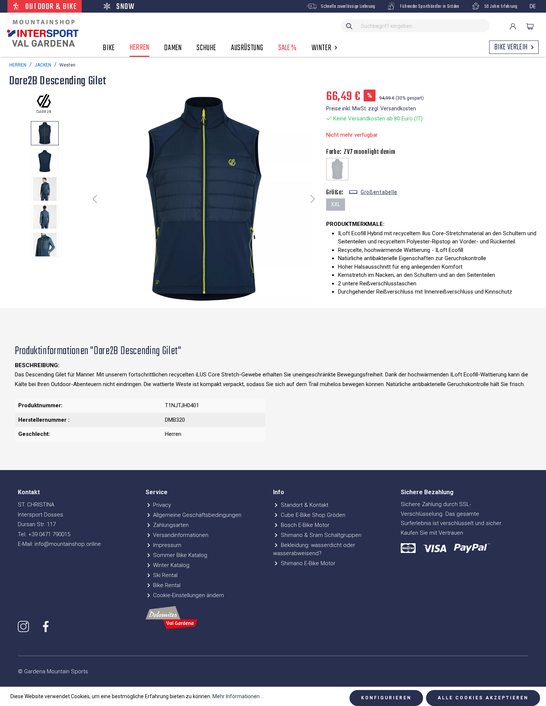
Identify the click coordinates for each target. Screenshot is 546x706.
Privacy (161, 505)
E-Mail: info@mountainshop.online (59, 544)
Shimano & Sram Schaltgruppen (320, 535)
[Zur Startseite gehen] (41, 33)
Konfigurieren (386, 697)
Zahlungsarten (170, 525)
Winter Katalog (170, 565)
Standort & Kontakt (303, 505)
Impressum (166, 545)
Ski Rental (165, 575)
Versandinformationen (180, 535)
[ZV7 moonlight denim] (337, 169)
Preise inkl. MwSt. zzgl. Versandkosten (371, 108)
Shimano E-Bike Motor (307, 563)
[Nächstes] (312, 199)
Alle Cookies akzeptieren (483, 697)
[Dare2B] (44, 103)
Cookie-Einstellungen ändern (188, 595)
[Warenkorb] (530, 26)
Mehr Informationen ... (238, 696)
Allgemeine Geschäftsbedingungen (196, 515)
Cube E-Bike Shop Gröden (312, 515)
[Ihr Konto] (512, 26)
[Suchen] (349, 25)
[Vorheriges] (94, 199)
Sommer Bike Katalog (179, 555)
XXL (335, 204)
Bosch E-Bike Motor (304, 525)
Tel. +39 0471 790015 (44, 534)
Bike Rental (166, 585)
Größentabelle (379, 192)
